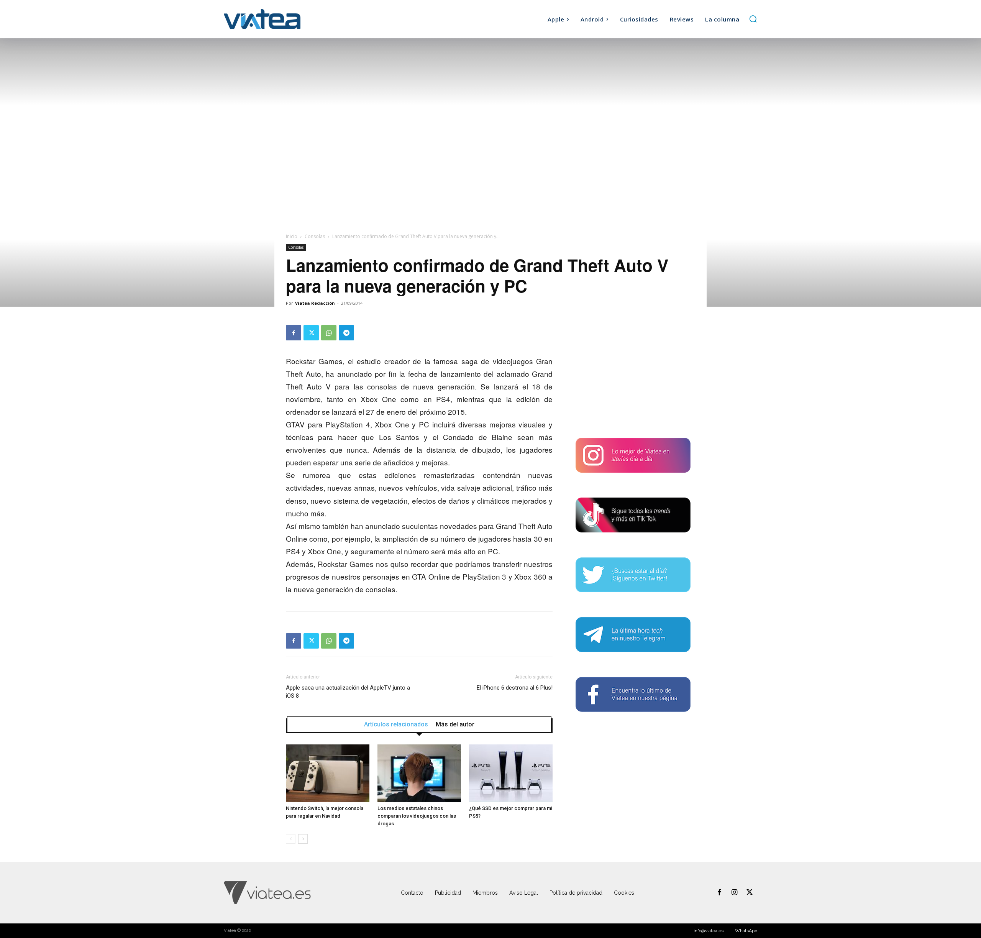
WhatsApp (746, 930)
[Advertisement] (633, 373)
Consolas (315, 236)
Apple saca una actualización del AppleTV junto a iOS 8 (348, 691)
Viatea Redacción (315, 303)
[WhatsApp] (328, 332)
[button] (753, 19)
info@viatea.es (708, 930)
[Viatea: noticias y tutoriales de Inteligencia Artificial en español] (290, 19)
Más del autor (455, 724)
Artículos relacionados (396, 724)
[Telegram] (346, 332)
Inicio (291, 236)
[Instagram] (734, 892)
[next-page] (303, 839)
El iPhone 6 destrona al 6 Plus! (515, 687)
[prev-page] (290, 839)
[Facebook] (293, 332)
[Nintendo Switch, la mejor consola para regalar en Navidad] (327, 773)
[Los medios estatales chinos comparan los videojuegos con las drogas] (419, 773)
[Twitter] (311, 332)
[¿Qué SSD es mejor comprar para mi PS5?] (511, 773)
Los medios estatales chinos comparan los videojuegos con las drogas (416, 815)
